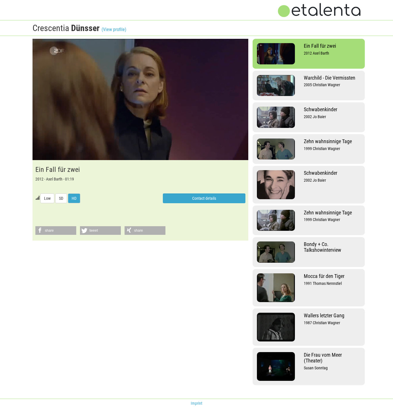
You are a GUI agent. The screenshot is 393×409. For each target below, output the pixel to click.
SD (61, 198)
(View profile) (114, 29)
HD (74, 198)
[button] (55, 230)
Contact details (204, 198)
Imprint (196, 403)
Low (47, 198)
